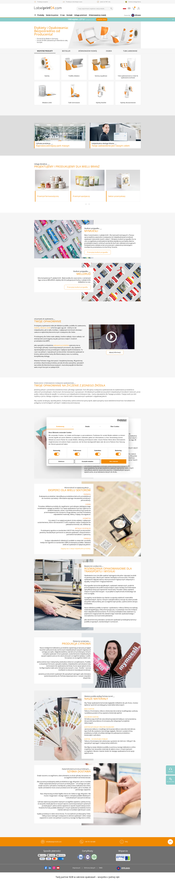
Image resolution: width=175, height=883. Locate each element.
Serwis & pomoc (52, 15)
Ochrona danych (89, 868)
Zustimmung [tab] (60, 426)
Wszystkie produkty (45, 51)
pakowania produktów (61, 345)
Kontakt (69, 15)
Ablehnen (61, 461)
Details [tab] (87, 426)
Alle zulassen (113, 461)
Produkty (40, 15)
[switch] (77, 454)
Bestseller (66, 51)
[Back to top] (170, 842)
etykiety (36, 328)
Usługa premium (80, 15)
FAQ (126, 842)
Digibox (109, 51)
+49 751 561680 (90, 842)
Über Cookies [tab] (114, 426)
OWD (100, 868)
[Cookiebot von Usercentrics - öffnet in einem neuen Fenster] (119, 420)
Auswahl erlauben (87, 461)
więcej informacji (115, 352)
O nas (62, 15)
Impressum (76, 868)
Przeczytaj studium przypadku (97, 252)
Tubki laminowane (130, 51)
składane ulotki (45, 328)
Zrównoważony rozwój (97, 15)
